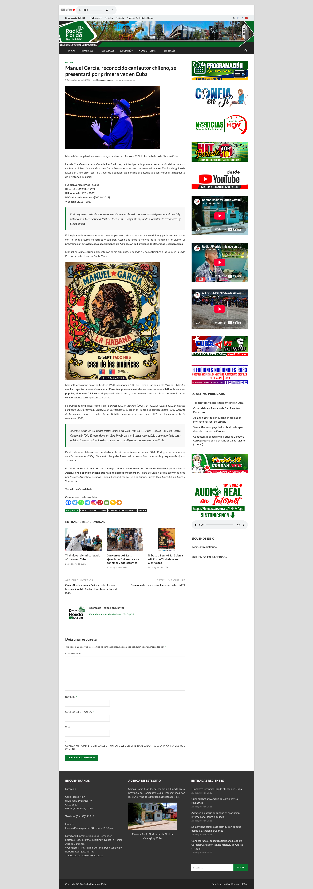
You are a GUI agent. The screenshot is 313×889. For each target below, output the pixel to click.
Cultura (69, 62)
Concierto (93, 510)
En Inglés (170, 50)
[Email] (106, 502)
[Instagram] (242, 18)
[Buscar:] (219, 867)
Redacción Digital (104, 80)
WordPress (232, 884)
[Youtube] (246, 18)
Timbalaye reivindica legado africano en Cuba (82, 557)
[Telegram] (87, 502)
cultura (112, 510)
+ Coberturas (147, 50)
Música (142, 510)
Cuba (104, 510)
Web (67, 727)
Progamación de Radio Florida (140, 18)
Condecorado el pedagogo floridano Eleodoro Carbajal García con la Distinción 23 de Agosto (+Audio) (219, 440)
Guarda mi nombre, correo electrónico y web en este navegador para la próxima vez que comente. (125, 747)
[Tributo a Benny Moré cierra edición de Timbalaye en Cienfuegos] (166, 551)
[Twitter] (75, 502)
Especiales (107, 50)
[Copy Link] (113, 502)
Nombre (71, 697)
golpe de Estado (128, 510)
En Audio (120, 18)
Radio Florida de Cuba (95, 884)
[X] (234, 18)
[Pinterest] (100, 502)
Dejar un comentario (125, 80)
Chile (83, 510)
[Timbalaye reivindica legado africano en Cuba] (83, 551)
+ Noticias (87, 50)
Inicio (71, 50)
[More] (119, 502)
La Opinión (126, 50)
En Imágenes (96, 18)
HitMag (243, 884)
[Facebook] (237, 18)
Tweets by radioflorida (204, 546)
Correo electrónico (79, 712)
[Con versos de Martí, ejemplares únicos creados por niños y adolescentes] (125, 551)
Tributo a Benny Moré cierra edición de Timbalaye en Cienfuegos (165, 559)
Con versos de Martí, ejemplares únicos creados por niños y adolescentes (123, 559)
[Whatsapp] (81, 502)
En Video (109, 18)
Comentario (74, 653)
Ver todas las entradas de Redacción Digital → (113, 614)
